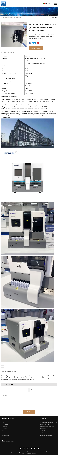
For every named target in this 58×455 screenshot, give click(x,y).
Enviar (29, 412)
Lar (3, 17)
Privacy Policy (44, 452)
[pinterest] (27, 448)
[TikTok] (34, 448)
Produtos (6, 17)
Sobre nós (5, 424)
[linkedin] (31, 448)
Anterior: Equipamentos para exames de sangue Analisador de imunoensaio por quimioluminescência (28, 376)
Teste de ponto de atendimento (48, 422)
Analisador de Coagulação (47, 426)
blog (3, 431)
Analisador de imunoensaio (16, 17)
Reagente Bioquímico (46, 435)
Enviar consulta (36, 48)
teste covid (43, 429)
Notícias (4, 429)
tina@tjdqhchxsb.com (30, 453)
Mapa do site (5, 435)
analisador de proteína (46, 431)
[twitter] (24, 448)
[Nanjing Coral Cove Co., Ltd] (3, 3)
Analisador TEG (44, 424)
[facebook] (20, 448)
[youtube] (38, 448)
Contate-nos (5, 433)
